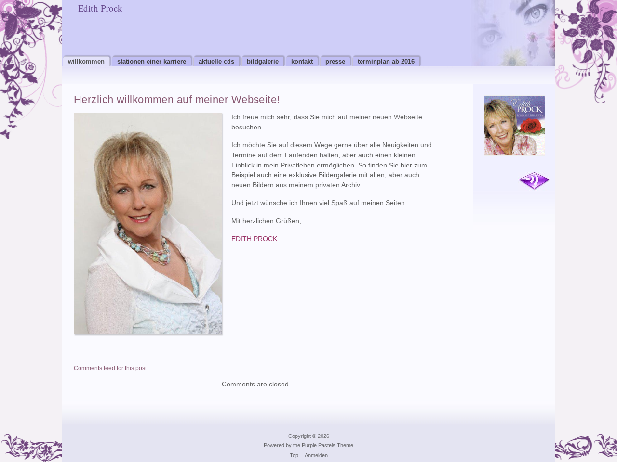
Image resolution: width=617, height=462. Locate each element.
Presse (335, 61)
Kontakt (302, 61)
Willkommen (86, 61)
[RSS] (534, 181)
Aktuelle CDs (216, 61)
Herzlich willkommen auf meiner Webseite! (177, 99)
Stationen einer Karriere (151, 61)
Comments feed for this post (110, 368)
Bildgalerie (263, 61)
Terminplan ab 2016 (386, 61)
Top (294, 455)
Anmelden (316, 455)
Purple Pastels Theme (327, 445)
